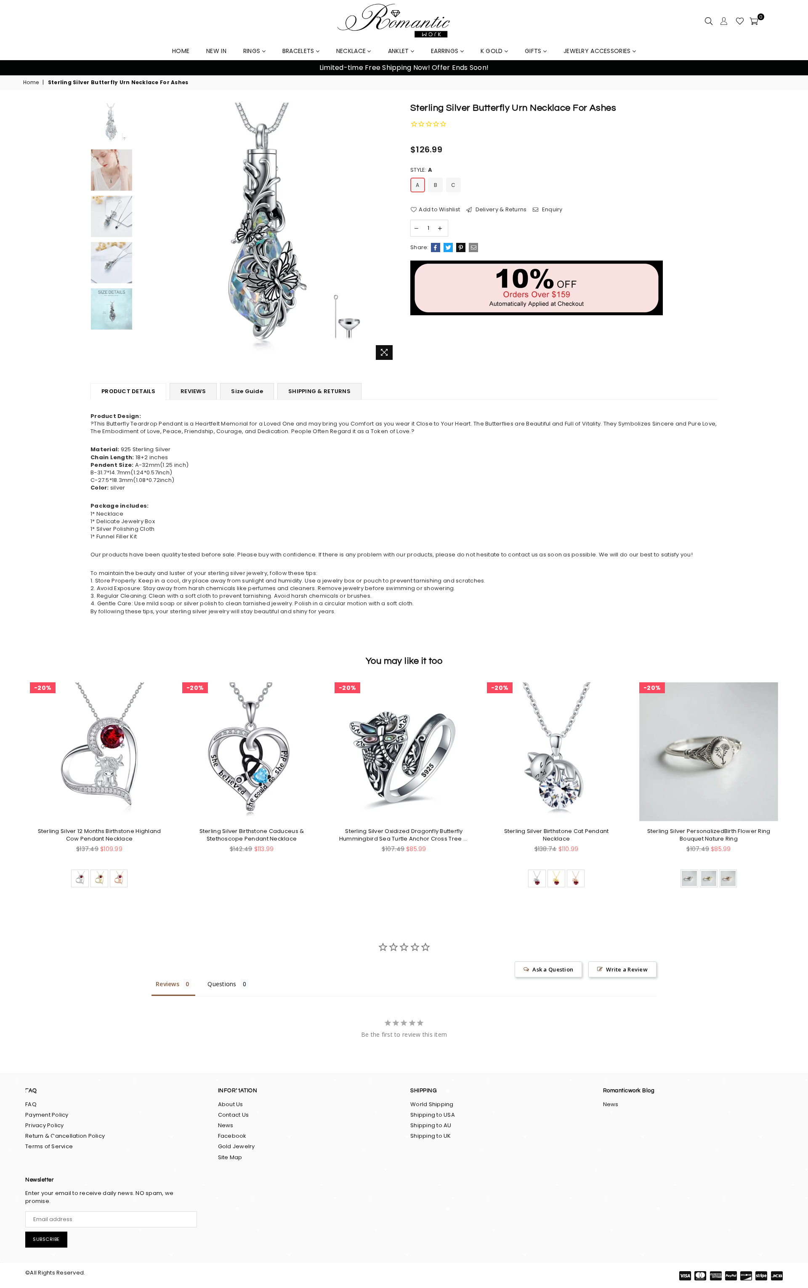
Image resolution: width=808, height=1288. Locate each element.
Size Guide (247, 391)
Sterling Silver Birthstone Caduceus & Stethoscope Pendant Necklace (251, 835)
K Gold (493, 51)
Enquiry (551, 209)
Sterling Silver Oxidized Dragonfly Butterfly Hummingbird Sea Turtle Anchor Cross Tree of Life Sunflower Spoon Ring (404, 835)
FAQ (31, 1104)
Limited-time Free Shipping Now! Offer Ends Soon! (404, 67)
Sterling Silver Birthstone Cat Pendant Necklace (556, 835)
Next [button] (791, 68)
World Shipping (432, 1104)
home (180, 51)
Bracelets (299, 51)
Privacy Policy (44, 1125)
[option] (404, 67)
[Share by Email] (473, 247)
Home (31, 82)
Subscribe (46, 1239)
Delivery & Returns (500, 209)
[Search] (708, 21)
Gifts (534, 51)
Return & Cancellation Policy (65, 1136)
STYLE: (421, 170)
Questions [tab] (221, 984)
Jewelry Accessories (598, 51)
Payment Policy (47, 1115)
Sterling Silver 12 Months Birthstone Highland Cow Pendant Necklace (99, 835)
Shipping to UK (430, 1136)
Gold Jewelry (236, 1146)
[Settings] (724, 21)
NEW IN (216, 51)
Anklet (399, 51)
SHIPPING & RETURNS (319, 391)
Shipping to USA (432, 1115)
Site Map (230, 1157)
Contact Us (233, 1115)
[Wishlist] (740, 21)
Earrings (445, 51)
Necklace (352, 51)
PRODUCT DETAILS (128, 391)
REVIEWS (193, 391)
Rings (252, 51)
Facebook (232, 1136)
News (226, 1125)
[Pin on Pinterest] (460, 247)
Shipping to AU (431, 1125)
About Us (230, 1104)
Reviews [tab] (167, 984)
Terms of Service (49, 1146)
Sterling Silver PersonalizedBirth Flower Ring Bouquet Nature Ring (709, 835)
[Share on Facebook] (435, 247)
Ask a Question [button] (552, 969)
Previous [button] (16, 68)
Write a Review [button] (627, 969)
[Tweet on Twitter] (448, 247)
